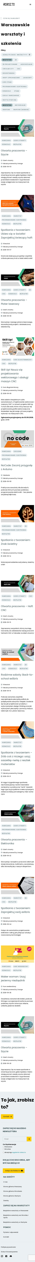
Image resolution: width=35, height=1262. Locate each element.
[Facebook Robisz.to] (6, 1256)
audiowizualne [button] (26, 64)
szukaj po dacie (9, 55)
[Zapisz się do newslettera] (29, 1139)
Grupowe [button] (6, 110)
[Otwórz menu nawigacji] (30, 4)
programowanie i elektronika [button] (15, 87)
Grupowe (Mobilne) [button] (21, 110)
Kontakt (6, 1116)
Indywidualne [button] (20, 105)
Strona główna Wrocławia (12, 1191)
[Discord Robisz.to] (11, 1256)
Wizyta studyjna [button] (9, 100)
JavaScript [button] (27, 78)
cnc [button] (18, 69)
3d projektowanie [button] (10, 64)
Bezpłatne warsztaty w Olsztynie (15, 1222)
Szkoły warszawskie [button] (11, 95)
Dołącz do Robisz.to (12, 1171)
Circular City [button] (8, 69)
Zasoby (6, 1200)
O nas (5, 1182)
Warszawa (8, 1147)
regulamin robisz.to (19, 1152)
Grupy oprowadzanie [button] (11, 78)
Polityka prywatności (8, 1247)
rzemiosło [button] (7, 91)
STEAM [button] (16, 91)
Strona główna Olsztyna (12, 1196)
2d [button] (16, 60)
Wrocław (7, 1149)
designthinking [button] (9, 73)
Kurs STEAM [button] (7, 82)
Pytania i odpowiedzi (10, 1232)
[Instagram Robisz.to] (2, 1256)
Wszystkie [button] (8, 60)
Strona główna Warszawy (12, 1187)
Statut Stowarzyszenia (9, 1252)
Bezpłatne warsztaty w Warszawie (15, 1211)
